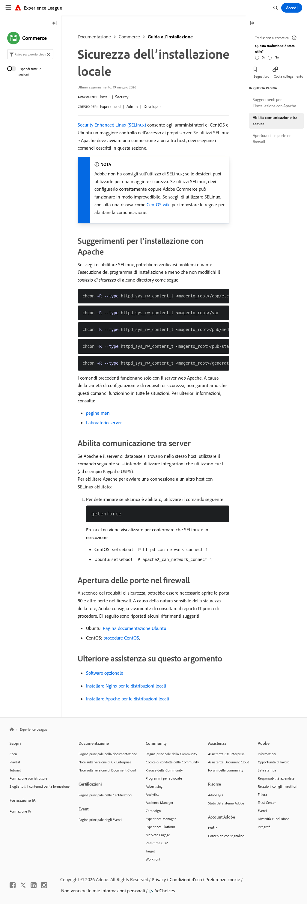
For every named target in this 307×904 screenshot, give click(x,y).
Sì (263, 57)
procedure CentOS (121, 638)
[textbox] (30, 54)
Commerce (129, 37)
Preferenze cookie (222, 879)
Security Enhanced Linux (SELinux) (112, 125)
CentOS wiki (159, 204)
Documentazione (94, 37)
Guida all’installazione (170, 37)
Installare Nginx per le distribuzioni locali (126, 686)
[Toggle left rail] (54, 23)
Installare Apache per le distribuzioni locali (127, 699)
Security (121, 97)
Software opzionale (104, 673)
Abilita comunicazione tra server (275, 121)
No (277, 57)
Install (104, 97)
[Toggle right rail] (252, 23)
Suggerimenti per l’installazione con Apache (274, 103)
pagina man (98, 413)
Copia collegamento (288, 76)
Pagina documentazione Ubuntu (134, 628)
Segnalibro (261, 76)
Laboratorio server (104, 422)
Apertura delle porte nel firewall (272, 139)
